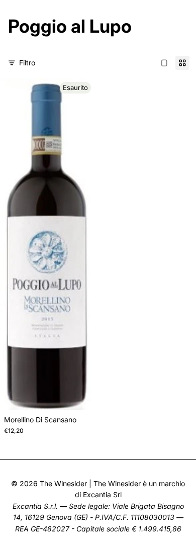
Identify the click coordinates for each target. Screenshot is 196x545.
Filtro (27, 62)
